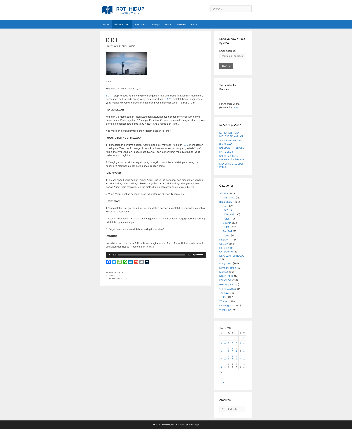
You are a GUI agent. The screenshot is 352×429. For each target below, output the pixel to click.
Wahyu (226, 235)
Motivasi (224, 272)
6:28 (169, 99)
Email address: (227, 50)
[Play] (109, 254)
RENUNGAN (226, 284)
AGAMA (223, 193)
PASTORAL (229, 197)
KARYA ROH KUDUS (118, 278)
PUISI (226, 218)
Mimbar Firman (121, 24)
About (194, 24)
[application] (156, 255)
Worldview (225, 309)
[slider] (200, 254)
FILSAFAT (224, 239)
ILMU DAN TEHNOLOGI (232, 255)
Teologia (155, 24)
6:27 (108, 95)
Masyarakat (225, 263)
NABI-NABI (229, 214)
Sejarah (227, 222)
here (235, 107)
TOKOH (223, 297)
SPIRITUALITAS (227, 288)
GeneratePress (192, 424)
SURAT (227, 227)
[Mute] (194, 254)
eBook (168, 24)
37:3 (186, 144)
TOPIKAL (224, 301)
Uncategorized (227, 305)
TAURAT (227, 231)
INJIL (225, 206)
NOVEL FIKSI (226, 276)
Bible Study (140, 24)
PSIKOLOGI (225, 280)
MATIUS (227, 210)
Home (106, 24)
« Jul (221, 382)
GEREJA (223, 244)
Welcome (181, 24)
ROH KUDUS (115, 275)
